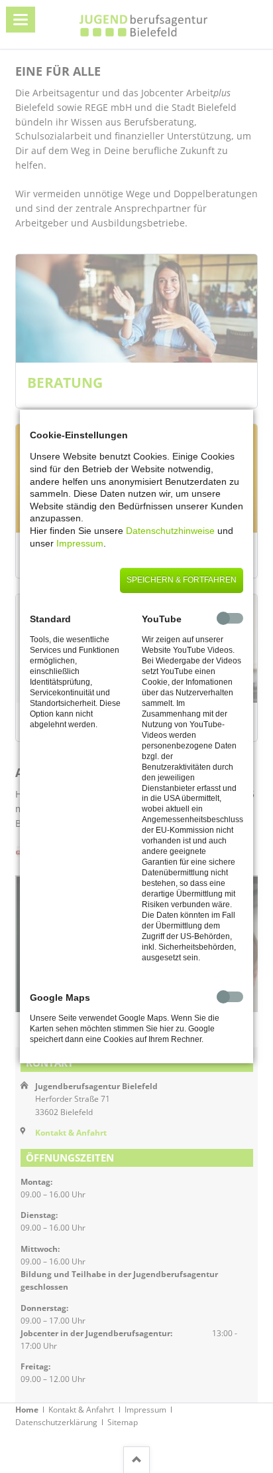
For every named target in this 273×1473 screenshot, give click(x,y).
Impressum (79, 543)
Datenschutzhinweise (170, 530)
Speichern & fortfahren (182, 579)
